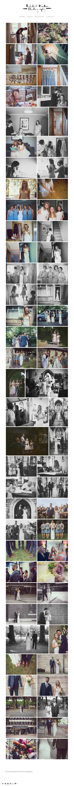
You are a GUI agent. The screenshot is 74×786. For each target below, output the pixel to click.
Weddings (39, 17)
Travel (30, 17)
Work (22, 17)
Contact (50, 17)
